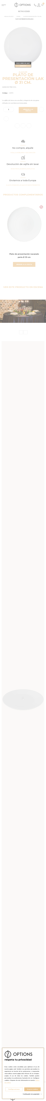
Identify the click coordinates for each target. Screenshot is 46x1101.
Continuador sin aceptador (32, 1094)
